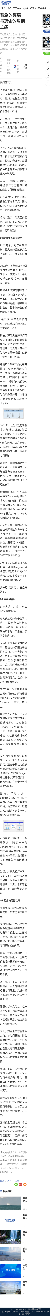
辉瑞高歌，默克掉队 (25, 1199)
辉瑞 (2, 1181)
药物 (17, 1181)
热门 (9, 8)
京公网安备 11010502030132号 (33, 1312)
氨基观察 (18, 66)
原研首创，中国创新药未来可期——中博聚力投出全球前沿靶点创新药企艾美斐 (25, 1284)
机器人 (33, 8)
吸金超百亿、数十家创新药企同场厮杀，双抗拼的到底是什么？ (25, 1233)
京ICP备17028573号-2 (10, 1312)
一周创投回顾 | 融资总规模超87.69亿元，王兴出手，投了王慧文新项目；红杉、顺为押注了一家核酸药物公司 (25, 1267)
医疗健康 (42, 8)
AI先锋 (25, 8)
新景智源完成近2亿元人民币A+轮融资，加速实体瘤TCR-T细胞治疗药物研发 (25, 1216)
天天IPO (17, 8)
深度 (3, 8)
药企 (9, 1181)
